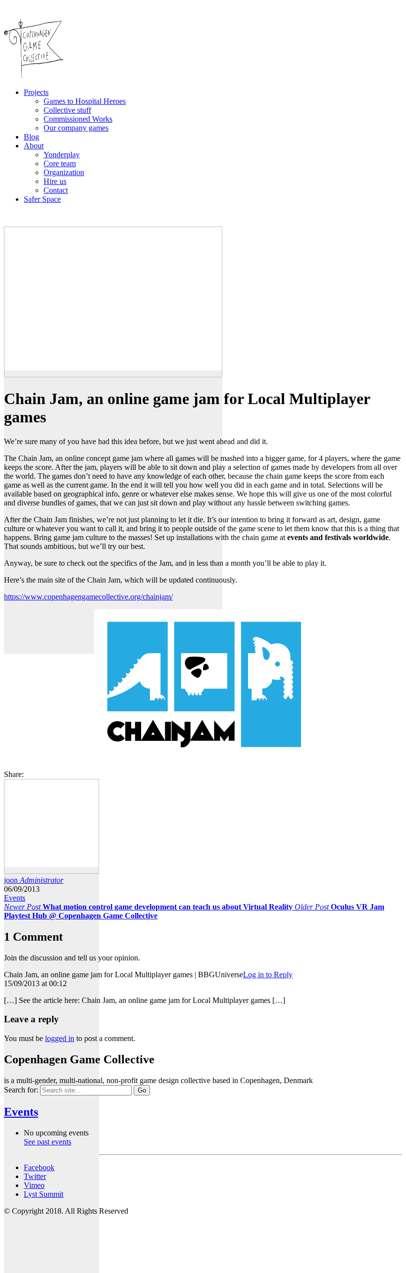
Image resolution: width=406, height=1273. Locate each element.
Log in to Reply (268, 974)
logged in (59, 1038)
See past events (47, 1141)
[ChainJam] (203, 757)
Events (14, 898)
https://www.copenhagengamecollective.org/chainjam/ (88, 596)
